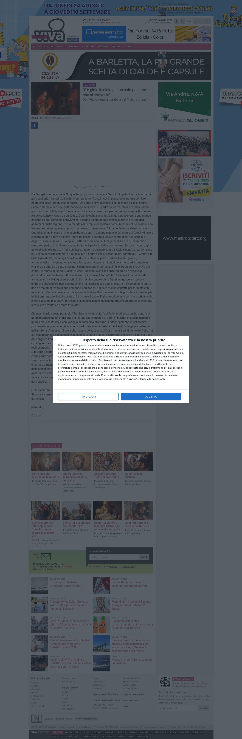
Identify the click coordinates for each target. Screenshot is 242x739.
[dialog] (121, 369)
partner (83, 345)
